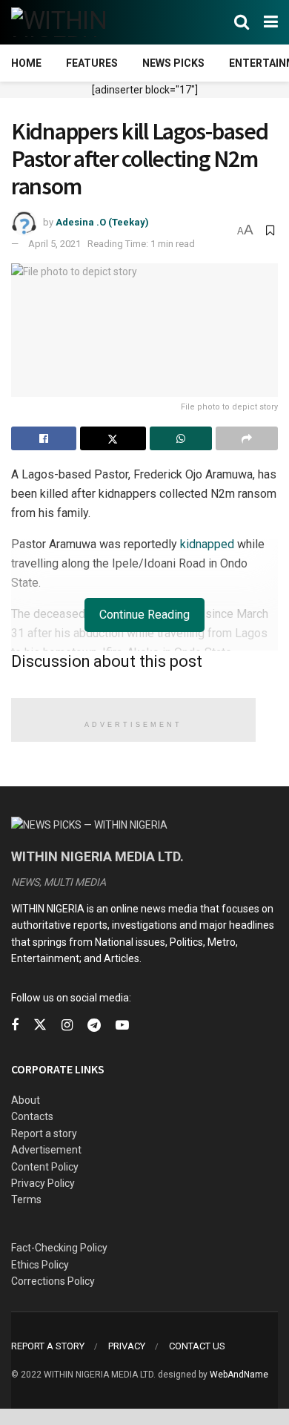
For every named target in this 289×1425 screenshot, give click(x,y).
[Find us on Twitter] (40, 1025)
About (25, 1100)
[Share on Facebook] (43, 438)
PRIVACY (126, 1346)
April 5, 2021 (54, 243)
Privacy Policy (43, 1183)
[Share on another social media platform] (247, 438)
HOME (26, 63)
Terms (26, 1199)
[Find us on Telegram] (94, 1025)
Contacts (32, 1116)
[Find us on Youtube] (122, 1025)
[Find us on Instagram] (67, 1025)
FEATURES (92, 63)
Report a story (44, 1133)
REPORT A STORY (47, 1346)
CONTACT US (197, 1346)
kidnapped (207, 544)
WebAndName (239, 1374)
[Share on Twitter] (112, 438)
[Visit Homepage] (83, 22)
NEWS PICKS (173, 63)
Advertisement (46, 1150)
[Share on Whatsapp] (181, 438)
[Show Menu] (271, 22)
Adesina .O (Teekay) (102, 222)
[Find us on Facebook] (15, 1025)
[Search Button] (241, 22)
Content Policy (45, 1167)
